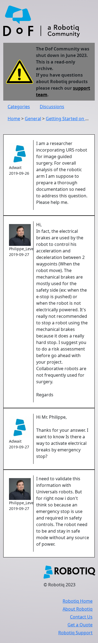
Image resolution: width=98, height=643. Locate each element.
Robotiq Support (75, 633)
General (33, 119)
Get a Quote (80, 625)
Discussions (52, 107)
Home (14, 119)
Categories (19, 107)
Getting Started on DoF (69, 119)
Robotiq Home (78, 601)
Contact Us (81, 617)
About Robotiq (78, 609)
